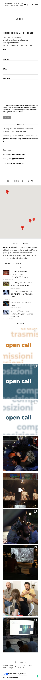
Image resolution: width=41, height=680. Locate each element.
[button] (22, 228)
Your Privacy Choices (17, 674)
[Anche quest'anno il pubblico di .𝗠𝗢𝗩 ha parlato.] (20, 453)
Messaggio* (7, 78)
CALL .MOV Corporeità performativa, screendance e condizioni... (22, 314)
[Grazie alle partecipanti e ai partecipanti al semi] (20, 598)
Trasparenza (27, 668)
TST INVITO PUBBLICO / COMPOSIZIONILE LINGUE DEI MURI (20, 274)
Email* (5, 69)
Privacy (14, 668)
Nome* (5, 50)
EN (25, 5)
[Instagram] (26, 662)
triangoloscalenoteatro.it (17, 40)
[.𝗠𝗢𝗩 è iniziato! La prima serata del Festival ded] (20, 635)
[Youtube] (20, 662)
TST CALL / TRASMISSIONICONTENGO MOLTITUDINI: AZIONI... (21, 294)
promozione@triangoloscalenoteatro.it (19, 45)
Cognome (6, 59)
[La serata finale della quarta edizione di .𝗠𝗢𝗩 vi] (20, 526)
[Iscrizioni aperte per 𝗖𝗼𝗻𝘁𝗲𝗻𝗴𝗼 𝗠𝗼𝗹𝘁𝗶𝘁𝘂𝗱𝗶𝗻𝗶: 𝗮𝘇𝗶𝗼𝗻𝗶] (20, 345)
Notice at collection (10, 677)
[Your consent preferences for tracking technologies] (37, 676)
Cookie (20, 668)
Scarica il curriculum (13, 264)
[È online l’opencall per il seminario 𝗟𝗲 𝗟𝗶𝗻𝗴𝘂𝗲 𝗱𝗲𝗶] (20, 417)
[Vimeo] (23, 662)
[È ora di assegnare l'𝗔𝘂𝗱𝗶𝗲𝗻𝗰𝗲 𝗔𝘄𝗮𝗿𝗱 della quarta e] (20, 490)
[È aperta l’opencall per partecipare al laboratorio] (20, 381)
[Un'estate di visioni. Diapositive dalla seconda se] (20, 562)
